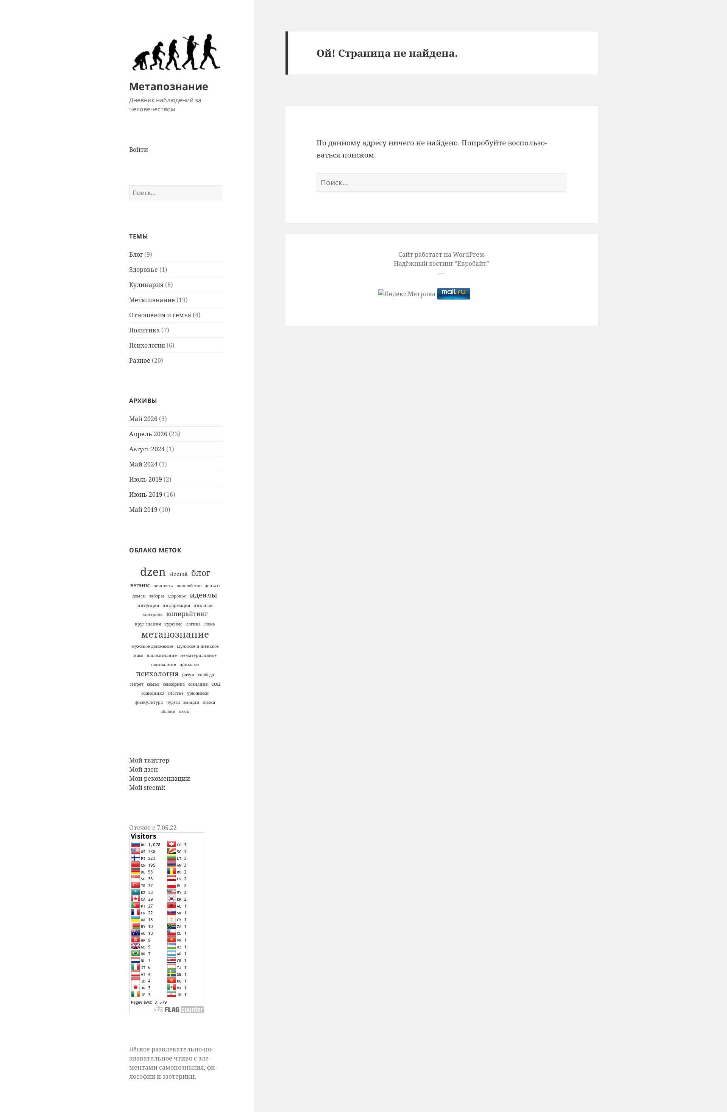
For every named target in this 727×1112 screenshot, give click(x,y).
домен (139, 596)
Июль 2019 (145, 479)
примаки (189, 664)
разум (188, 674)
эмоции (191, 702)
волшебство (188, 585)
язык (184, 711)
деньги (212, 585)
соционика (152, 693)
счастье (176, 693)
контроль (152, 614)
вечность (163, 585)
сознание (198, 684)
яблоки (168, 711)
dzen (153, 571)
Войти (138, 149)
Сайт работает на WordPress (441, 254)
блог (200, 572)
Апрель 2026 (148, 434)
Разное (139, 360)
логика (193, 624)
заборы (156, 596)
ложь (209, 624)
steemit (178, 573)
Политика (144, 330)
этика (209, 702)
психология (157, 673)
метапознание (175, 634)
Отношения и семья (160, 315)
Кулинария (146, 285)
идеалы (203, 594)
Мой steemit (147, 787)
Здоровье (143, 269)
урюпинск (198, 693)
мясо (138, 655)
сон (216, 683)
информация (176, 605)
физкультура (149, 702)
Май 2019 (143, 509)
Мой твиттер (149, 760)
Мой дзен (143, 769)
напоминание (162, 655)
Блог (136, 254)
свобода (206, 674)
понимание (163, 664)
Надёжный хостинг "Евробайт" (441, 263)
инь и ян (203, 605)
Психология (147, 345)
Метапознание (168, 86)
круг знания (148, 624)
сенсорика (174, 684)
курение (173, 624)
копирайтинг (186, 614)
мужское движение (152, 646)
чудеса (173, 702)
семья (153, 684)
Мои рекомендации (159, 778)
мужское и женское (198, 646)
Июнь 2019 (145, 494)
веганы (140, 585)
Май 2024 (143, 464)
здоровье (176, 596)
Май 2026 (143, 419)
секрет (136, 684)
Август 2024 (147, 449)
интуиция (148, 605)
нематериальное (198, 655)
